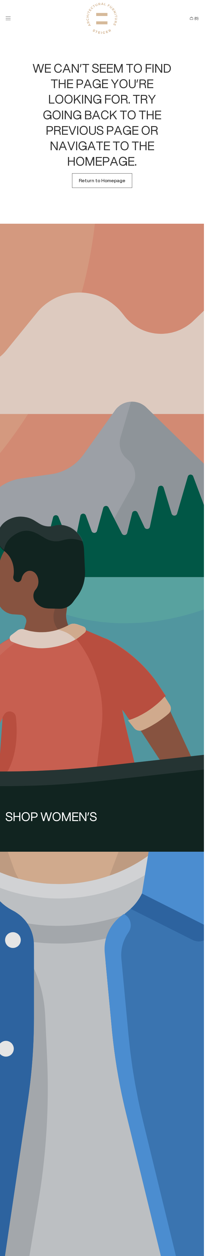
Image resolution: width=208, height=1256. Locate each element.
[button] (8, 18)
